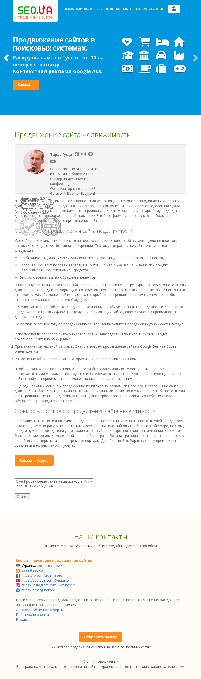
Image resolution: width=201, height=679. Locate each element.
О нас (69, 9)
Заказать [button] (26, 84)
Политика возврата (32, 614)
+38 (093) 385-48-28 (149, 9)
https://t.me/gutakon (37, 590)
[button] (6, 57)
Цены (110, 9)
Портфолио (85, 9)
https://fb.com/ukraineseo (41, 575)
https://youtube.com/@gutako (45, 580)
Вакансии (24, 619)
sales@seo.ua (32, 570)
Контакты (124, 9)
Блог (100, 9)
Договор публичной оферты (39, 609)
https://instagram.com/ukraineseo (48, 585)
